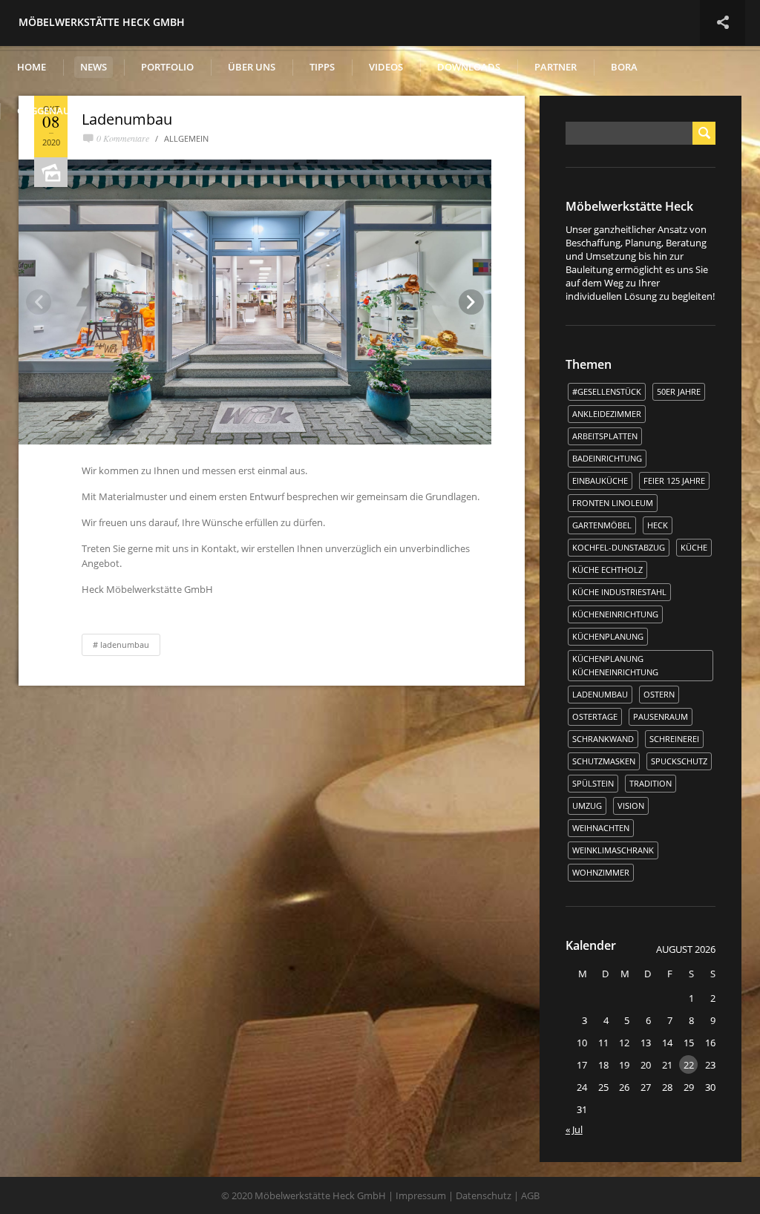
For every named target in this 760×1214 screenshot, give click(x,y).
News (93, 66)
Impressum (421, 1195)
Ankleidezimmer (606, 413)
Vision (631, 805)
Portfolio (167, 66)
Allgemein (186, 138)
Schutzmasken (603, 761)
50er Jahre (679, 391)
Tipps (322, 66)
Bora (624, 66)
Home (31, 66)
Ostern (659, 694)
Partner (555, 66)
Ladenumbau (124, 644)
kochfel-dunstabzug (618, 547)
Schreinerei (674, 738)
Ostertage (595, 716)
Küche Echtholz (607, 569)
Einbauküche (600, 480)
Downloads (468, 66)
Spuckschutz (679, 761)
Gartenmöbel (602, 525)
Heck (657, 525)
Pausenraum (660, 716)
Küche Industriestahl (619, 591)
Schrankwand (603, 738)
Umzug (587, 805)
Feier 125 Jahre (674, 480)
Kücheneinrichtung (615, 614)
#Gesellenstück (606, 391)
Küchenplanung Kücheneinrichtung (615, 665)
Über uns (251, 66)
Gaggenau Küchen (64, 110)
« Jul (574, 1129)
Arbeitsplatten (605, 436)
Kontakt (168, 110)
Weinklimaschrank (613, 850)
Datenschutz (483, 1195)
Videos (386, 66)
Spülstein (593, 783)
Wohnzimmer (600, 872)
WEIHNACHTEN (600, 827)
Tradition (650, 783)
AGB (530, 1195)
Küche (694, 547)
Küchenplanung (607, 636)
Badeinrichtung (607, 458)
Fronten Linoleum (612, 502)
